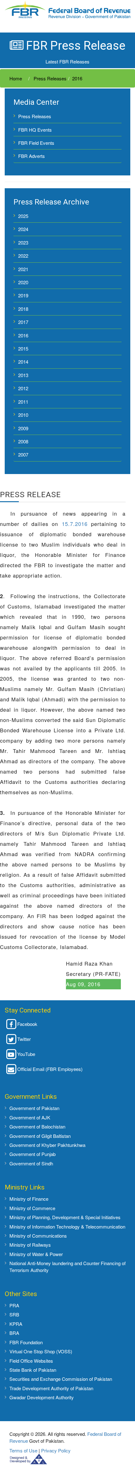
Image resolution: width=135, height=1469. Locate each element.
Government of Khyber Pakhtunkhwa (47, 1145)
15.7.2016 (75, 524)
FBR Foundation (26, 1342)
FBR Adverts (31, 156)
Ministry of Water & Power (36, 1254)
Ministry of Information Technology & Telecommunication (67, 1226)
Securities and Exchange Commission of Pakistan (60, 1379)
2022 (23, 255)
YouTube (26, 1054)
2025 (23, 216)
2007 (23, 454)
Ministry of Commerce (32, 1208)
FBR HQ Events (35, 129)
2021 (23, 269)
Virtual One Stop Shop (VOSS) (40, 1351)
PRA (14, 1305)
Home (15, 78)
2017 (23, 322)
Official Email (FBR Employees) (50, 1069)
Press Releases (49, 78)
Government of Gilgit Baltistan (40, 1136)
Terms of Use (23, 1450)
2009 (23, 428)
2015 (23, 348)
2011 (23, 401)
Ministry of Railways (30, 1244)
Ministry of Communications (38, 1235)
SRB (14, 1314)
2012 (23, 388)
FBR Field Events (36, 142)
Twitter (24, 1039)
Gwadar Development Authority (41, 1397)
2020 (23, 282)
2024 (23, 229)
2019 (23, 295)
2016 (77, 78)
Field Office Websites (31, 1360)
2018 (23, 308)
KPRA (15, 1323)
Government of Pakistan (34, 1108)
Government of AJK (29, 1117)
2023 (23, 242)
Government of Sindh (31, 1163)
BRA (14, 1333)
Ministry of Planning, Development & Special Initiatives (65, 1217)
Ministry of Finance (28, 1198)
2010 (23, 414)
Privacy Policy (56, 1450)
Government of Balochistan (37, 1126)
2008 (23, 441)
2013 (23, 375)
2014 (23, 361)
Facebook (27, 1024)
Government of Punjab (32, 1154)
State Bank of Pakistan (32, 1369)
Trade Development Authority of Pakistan (51, 1388)
